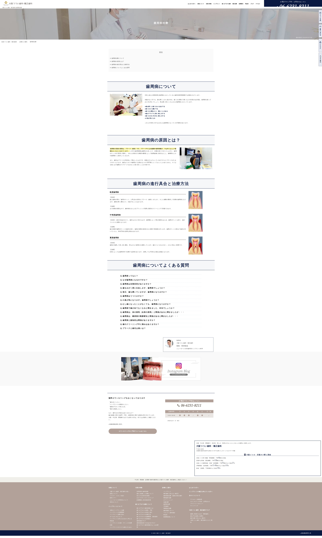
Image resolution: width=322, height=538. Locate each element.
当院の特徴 (138, 487)
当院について (113, 487)
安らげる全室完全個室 (143, 495)
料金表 (165, 514)
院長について (114, 493)
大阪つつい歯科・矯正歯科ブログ (199, 510)
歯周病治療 (167, 504)
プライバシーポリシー (196, 503)
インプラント (167, 491)
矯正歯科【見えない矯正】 (171, 493)
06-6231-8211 (294, 6)
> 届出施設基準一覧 (305, 533)
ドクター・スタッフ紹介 (117, 495)
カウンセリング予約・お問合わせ (200, 501)
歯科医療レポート (169, 510)
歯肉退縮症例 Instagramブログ (146, 523)
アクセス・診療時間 (196, 499)
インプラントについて (115, 506)
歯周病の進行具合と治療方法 (121, 64)
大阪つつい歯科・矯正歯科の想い (119, 491)
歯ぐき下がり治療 (226, 3)
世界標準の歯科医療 (142, 491)
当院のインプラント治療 (117, 510)
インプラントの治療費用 (117, 512)
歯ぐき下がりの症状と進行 (144, 512)
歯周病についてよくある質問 (121, 67)
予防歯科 (166, 506)
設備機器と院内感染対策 (144, 500)
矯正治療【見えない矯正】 (198, 518)
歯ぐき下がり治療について (143, 504)
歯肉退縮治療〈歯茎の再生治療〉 (173, 495)
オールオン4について (116, 516)
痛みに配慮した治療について (145, 493)
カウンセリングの (133, 431)
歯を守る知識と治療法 (196, 516)
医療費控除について (169, 517)
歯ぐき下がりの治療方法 (144, 514)
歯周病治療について (118, 58)
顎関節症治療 (167, 508)
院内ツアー (113, 498)
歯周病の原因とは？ (118, 61)
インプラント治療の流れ (117, 514)
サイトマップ (194, 505)
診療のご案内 (166, 487)
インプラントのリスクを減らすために (121, 527)
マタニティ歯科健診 (169, 512)
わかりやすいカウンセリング (145, 498)
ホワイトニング (168, 500)
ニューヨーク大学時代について (119, 500)
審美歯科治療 (167, 498)
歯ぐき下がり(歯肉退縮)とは (145, 508)
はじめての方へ (194, 487)
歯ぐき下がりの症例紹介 (144, 518)
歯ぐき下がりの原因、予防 (144, 510)
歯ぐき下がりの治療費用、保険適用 (147, 516)
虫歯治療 (166, 502)
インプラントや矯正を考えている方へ (201, 491)
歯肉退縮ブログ (141, 521)
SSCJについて (114, 502)
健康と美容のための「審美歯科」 (200, 514)
